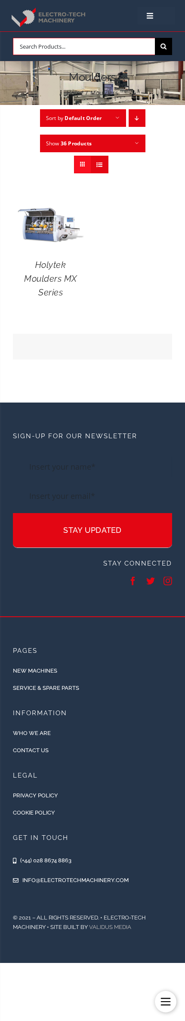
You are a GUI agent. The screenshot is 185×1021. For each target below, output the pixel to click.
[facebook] (133, 581)
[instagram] (167, 581)
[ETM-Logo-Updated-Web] (49, 9)
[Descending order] (137, 118)
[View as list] (99, 164)
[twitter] (150, 581)
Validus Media (110, 927)
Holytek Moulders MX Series (50, 279)
